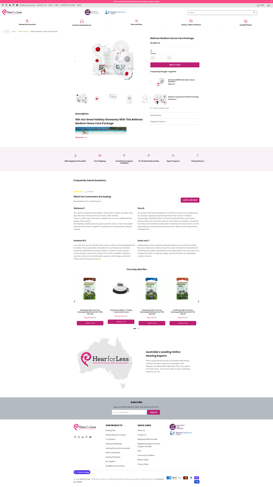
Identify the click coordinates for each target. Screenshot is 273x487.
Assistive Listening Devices (81, 25)
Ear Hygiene (110, 461)
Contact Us (42, 5)
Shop (79, 5)
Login (261, 5)
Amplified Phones (246, 25)
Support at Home (68, 5)
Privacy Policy (143, 464)
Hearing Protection (113, 457)
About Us (141, 430)
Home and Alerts (136, 24)
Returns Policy (143, 460)
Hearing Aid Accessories (27, 24)
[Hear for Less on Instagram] (6, 5)
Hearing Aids (111, 430)
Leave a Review (190, 200)
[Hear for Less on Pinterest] (13, 5)
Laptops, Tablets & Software (191, 25)
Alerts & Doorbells (113, 453)
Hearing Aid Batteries (114, 444)
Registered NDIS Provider (148, 439)
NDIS (56, 5)
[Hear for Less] (12, 12)
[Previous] (75, 61)
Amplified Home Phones (115, 466)
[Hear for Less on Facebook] (3, 5)
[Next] (146, 61)
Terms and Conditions (146, 455)
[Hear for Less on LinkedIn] (10, 5)
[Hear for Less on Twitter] (17, 5)
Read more (79, 137)
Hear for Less (85, 479)
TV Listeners (110, 439)
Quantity (153, 53)
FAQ (139, 451)
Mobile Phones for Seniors (116, 435)
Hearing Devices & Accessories (118, 448)
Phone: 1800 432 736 (27, 5)
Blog (51, 5)
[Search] (254, 12)
